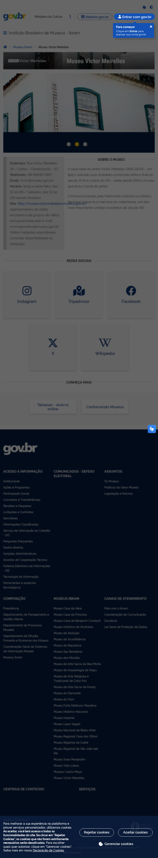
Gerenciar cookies (119, 843)
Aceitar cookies (135, 832)
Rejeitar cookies (96, 832)
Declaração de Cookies (48, 850)
